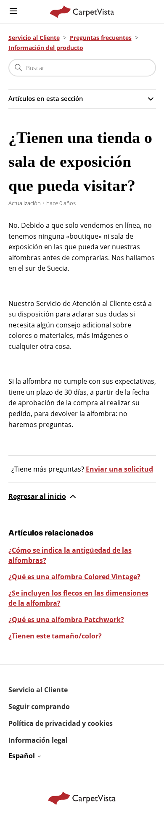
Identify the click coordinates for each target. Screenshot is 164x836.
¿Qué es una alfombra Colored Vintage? (74, 576)
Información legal (38, 740)
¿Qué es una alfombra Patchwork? (66, 619)
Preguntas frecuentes (101, 38)
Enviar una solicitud (119, 469)
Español (22, 755)
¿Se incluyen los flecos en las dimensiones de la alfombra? (78, 598)
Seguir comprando (39, 706)
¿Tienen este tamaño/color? (55, 636)
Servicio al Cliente (34, 38)
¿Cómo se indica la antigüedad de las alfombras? (70, 555)
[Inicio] (82, 11)
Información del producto (45, 48)
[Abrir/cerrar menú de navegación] (13, 11)
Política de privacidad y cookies (60, 723)
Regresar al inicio (37, 496)
